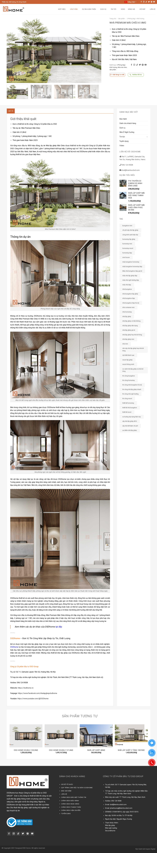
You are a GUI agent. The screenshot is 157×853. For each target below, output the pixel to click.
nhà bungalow (127, 289)
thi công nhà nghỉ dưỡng (130, 394)
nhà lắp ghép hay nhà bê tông (132, 335)
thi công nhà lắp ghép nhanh (131, 389)
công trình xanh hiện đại (130, 235)
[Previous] (11, 50)
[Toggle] (147, 136)
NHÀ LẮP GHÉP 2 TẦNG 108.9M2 (131, 750)
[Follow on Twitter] (149, 2)
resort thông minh (128, 364)
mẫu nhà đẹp (126, 285)
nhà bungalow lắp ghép (130, 294)
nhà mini (125, 344)
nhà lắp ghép (126, 316)
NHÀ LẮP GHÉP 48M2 (96, 750)
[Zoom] (9, 80)
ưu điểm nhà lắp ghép (129, 430)
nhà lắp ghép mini (128, 339)
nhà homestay (127, 312)
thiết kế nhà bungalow (129, 407)
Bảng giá (131, 9)
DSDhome (14, 647)
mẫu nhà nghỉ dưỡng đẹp (130, 280)
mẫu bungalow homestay (130, 262)
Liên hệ (152, 9)
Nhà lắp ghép (110, 825)
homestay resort (127, 248)
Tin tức (113, 9)
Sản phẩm (73, 9)
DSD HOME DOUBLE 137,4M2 (61, 750)
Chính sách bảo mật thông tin (73, 797)
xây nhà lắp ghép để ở (129, 421)
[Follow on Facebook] (141, 2)
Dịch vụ (103, 9)
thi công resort (127, 398)
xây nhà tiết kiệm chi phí (130, 426)
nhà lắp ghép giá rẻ (128, 330)
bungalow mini (127, 225)
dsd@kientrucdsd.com (118, 805)
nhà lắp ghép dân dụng (130, 325)
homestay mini (127, 244)
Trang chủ (113, 18)
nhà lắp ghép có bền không (131, 321)
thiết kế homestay (128, 403)
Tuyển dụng (123, 141)
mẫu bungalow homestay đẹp (132, 266)
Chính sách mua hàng (70, 804)
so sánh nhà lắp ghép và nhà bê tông (132, 370)
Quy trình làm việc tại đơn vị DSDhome (77, 787)
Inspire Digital (150, 849)
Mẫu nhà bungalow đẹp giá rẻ (132, 271)
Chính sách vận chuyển (70, 810)
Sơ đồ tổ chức (67, 784)
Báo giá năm (66, 791)
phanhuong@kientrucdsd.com (121, 808)
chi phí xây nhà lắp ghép (130, 230)
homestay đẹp (127, 253)
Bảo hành (123, 119)
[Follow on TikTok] (146, 2)
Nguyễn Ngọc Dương (124, 819)
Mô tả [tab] (11, 111)
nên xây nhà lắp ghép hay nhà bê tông (133, 349)
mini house (126, 257)
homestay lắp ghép (128, 239)
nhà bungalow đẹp (128, 298)
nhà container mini (128, 307)
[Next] (96, 50)
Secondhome (110, 831)
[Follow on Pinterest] (151, 2)
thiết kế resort (126, 412)
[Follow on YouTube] (154, 2)
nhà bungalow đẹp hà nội (130, 303)
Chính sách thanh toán (71, 807)
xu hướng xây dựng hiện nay (131, 417)
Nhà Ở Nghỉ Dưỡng (126, 132)
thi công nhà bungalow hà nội (132, 385)
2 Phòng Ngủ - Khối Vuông (135, 18)
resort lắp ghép (127, 360)
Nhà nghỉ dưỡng (111, 828)
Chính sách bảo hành (70, 801)
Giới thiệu (62, 9)
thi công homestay (128, 380)
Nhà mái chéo (122, 67)
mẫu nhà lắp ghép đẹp (129, 275)
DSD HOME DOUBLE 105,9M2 (26, 750)
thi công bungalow (128, 376)
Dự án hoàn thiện (89, 9)
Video (123, 9)
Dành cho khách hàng (127, 123)
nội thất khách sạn (128, 355)
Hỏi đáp (142, 9)
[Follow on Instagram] (144, 2)
